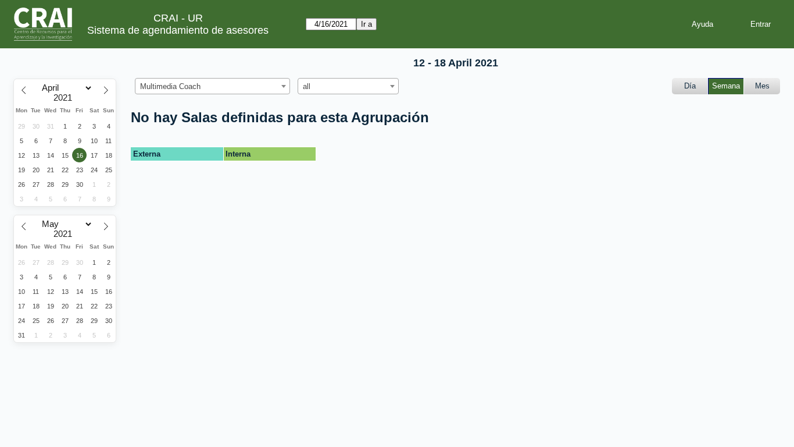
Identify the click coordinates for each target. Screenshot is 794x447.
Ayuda (702, 24)
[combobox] (212, 86)
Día (690, 85)
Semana (726, 85)
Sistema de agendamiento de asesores (178, 30)
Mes (762, 85)
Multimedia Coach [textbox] (170, 86)
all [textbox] (306, 86)
